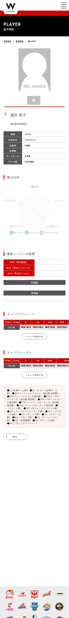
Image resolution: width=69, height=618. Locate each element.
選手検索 (7, 41)
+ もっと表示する (34, 336)
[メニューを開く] (63, 4)
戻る (15, 436)
